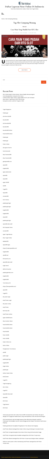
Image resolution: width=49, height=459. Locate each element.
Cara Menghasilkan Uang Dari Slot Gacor (13, 96)
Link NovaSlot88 (7, 123)
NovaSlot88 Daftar (7, 130)
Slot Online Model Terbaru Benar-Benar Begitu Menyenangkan (19, 94)
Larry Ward (33, 32)
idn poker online (7, 303)
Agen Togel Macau (7, 234)
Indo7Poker (6, 307)
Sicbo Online (6, 345)
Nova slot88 (22, 415)
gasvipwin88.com (7, 161)
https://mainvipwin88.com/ (10, 248)
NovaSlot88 (6, 120)
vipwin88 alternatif (7, 224)
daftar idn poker (7, 269)
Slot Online (5, 387)
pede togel (5, 356)
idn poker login (6, 297)
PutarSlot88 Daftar (8, 133)
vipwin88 (5, 165)
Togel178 (5, 189)
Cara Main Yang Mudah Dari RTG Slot (24, 30)
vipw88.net (5, 255)
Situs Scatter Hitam (8, 321)
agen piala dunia (7, 172)
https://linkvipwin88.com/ (9, 286)
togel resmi (6, 265)
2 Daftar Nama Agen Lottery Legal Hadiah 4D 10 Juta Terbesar (18, 97)
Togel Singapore (7, 109)
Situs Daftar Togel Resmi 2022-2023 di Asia (13, 99)
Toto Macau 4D (7, 283)
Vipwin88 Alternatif (8, 394)
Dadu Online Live (7, 342)
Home (3, 19)
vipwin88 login (6, 245)
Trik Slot (24, 26)
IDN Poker (5, 401)
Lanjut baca (24, 70)
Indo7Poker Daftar (7, 314)
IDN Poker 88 (6, 310)
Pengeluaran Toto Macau (9, 349)
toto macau (6, 199)
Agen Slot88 (6, 182)
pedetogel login (7, 203)
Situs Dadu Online (21, 429)
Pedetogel (5, 113)
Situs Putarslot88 (7, 154)
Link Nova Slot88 (7, 116)
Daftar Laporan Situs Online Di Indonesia (24, 6)
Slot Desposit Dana (8, 227)
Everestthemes (34, 457)
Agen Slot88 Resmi (7, 317)
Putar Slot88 (6, 335)
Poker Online (6, 144)
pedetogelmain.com (8, 272)
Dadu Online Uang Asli (26, 432)
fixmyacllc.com (7, 258)
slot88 (4, 186)
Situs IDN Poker (30, 435)
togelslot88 (6, 168)
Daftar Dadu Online (8, 373)
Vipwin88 (5, 179)
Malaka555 (5, 241)
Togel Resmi (6, 404)
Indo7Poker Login (7, 300)
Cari (4, 79)
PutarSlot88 (6, 331)
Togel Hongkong (7, 383)
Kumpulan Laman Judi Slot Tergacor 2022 (13, 101)
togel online (6, 366)
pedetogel (5, 369)
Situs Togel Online (7, 238)
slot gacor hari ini (7, 147)
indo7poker (6, 376)
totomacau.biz (6, 151)
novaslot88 (6, 196)
